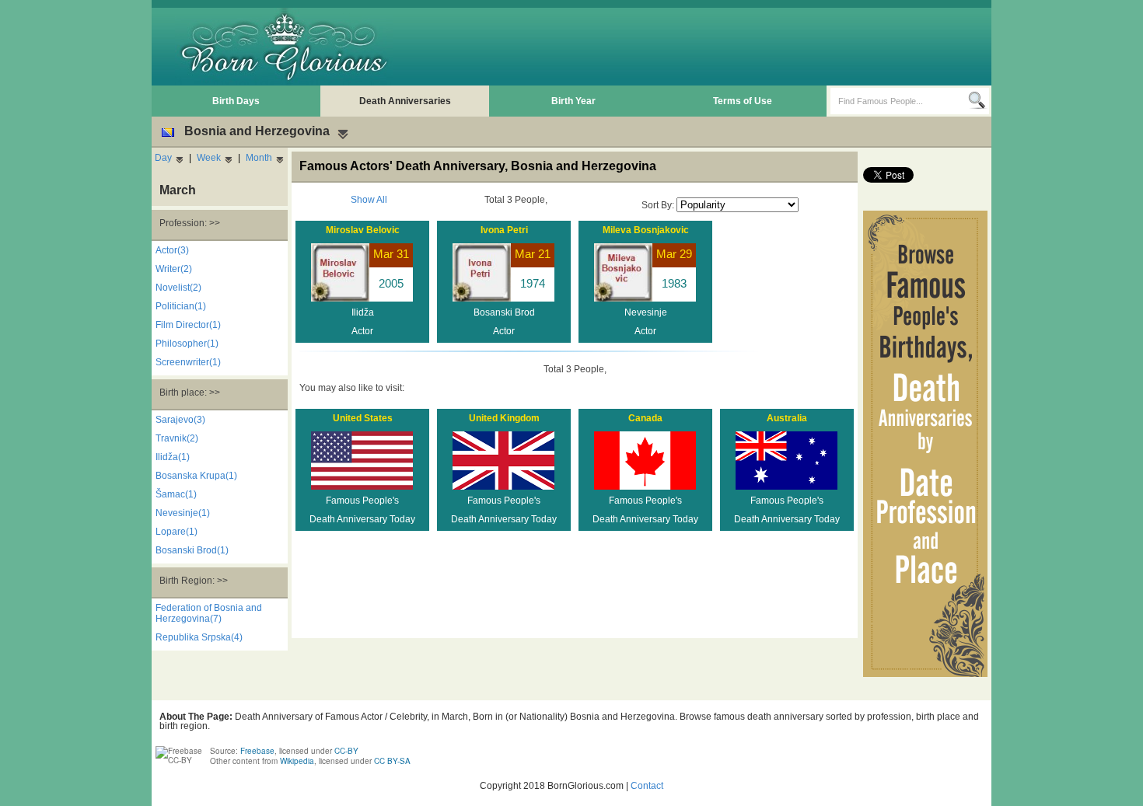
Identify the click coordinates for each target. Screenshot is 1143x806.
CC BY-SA (392, 760)
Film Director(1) (188, 324)
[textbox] (899, 101)
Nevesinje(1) (183, 513)
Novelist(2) (178, 287)
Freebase (257, 750)
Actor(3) (172, 250)
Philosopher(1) (187, 343)
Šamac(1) (176, 494)
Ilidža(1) (173, 457)
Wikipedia (297, 760)
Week (209, 157)
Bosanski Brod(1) (192, 550)
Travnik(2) (177, 438)
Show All (369, 199)
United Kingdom (504, 418)
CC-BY (346, 750)
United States (363, 418)
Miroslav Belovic (363, 230)
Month (259, 157)
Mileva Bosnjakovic (646, 230)
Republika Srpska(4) (199, 637)
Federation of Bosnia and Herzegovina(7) (209, 613)
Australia (787, 418)
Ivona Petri (504, 230)
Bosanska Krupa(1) (196, 475)
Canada (645, 418)
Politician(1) (181, 306)
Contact (647, 785)
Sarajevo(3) (180, 419)
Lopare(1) (176, 531)
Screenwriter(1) (188, 362)
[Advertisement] (704, 47)
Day (163, 157)
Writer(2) (174, 268)
